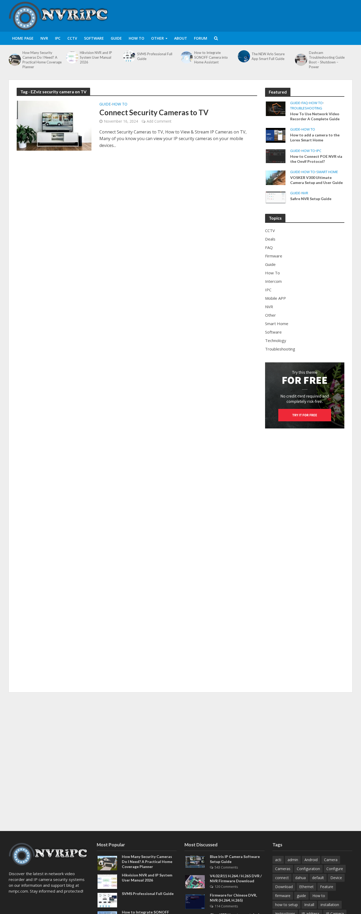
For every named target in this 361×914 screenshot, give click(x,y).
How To (136, 38)
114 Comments (226, 906)
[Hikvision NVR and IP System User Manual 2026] (71, 57)
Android (311, 859)
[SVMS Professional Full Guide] (128, 56)
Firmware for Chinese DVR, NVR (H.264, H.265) (233, 897)
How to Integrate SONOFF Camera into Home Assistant (211, 57)
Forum (200, 38)
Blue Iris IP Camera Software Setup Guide (235, 859)
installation (330, 904)
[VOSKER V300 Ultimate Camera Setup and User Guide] (275, 177)
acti (278, 859)
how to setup (286, 904)
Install (309, 904)
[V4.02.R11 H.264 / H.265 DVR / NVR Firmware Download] (195, 881)
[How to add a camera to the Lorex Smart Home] (275, 134)
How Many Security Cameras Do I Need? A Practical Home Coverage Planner (42, 59)
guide (301, 895)
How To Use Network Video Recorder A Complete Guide (315, 116)
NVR (44, 38)
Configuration (308, 868)
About (180, 38)
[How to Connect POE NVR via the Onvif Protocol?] (275, 155)
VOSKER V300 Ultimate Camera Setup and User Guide (316, 180)
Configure (334, 868)
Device (336, 877)
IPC (58, 38)
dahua (300, 877)
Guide (116, 38)
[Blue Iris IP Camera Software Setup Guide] (195, 861)
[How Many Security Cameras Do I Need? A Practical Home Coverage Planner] (14, 60)
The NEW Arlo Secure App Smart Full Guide (268, 56)
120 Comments (226, 886)
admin (293, 859)
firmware (282, 895)
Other (157, 38)
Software (94, 38)
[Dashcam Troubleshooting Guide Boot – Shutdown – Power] (300, 60)
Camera (330, 859)
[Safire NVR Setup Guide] (275, 197)
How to (318, 895)
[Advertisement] (256, 15)
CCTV (72, 38)
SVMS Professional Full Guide (154, 56)
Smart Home (327, 172)
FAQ (305, 103)
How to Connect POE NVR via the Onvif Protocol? (316, 159)
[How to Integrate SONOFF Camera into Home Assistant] (186, 57)
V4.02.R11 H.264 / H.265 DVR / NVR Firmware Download (236, 878)
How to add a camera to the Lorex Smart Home (315, 137)
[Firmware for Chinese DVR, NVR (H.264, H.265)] (195, 901)
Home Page (23, 38)
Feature (326, 886)
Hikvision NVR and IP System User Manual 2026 (96, 57)
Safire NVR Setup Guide (310, 198)
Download (284, 886)
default (318, 877)
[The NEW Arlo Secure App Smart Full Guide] (243, 56)
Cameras (282, 868)
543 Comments (226, 867)
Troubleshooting (306, 108)
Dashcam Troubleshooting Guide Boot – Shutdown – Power (327, 59)
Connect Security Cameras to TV (154, 112)
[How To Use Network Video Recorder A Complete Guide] (275, 108)
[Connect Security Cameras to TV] (54, 125)
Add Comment (159, 121)
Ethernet (306, 886)
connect (282, 877)
